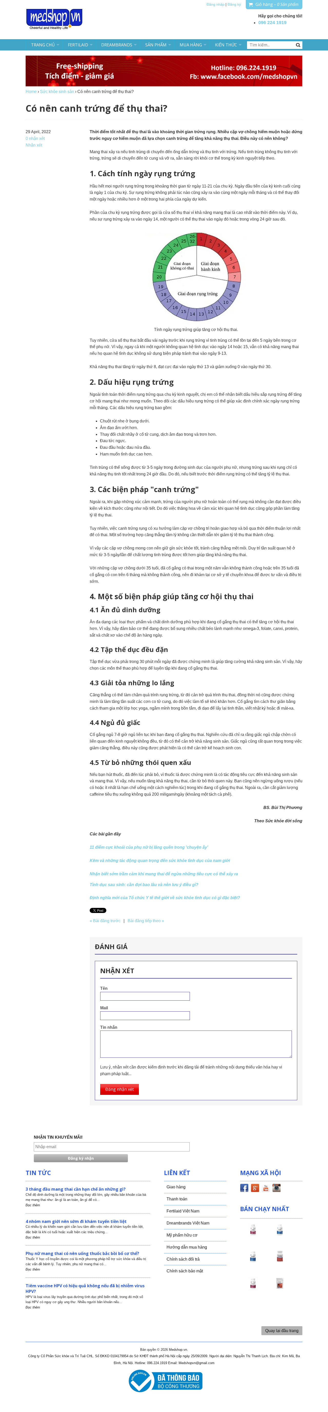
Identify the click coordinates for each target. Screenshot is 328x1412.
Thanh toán (177, 1199)
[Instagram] (276, 1189)
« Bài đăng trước (105, 921)
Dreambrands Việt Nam (188, 1223)
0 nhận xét (35, 138)
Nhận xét (34, 145)
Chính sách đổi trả (183, 1259)
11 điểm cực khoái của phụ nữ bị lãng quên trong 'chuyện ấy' (149, 847)
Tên (104, 988)
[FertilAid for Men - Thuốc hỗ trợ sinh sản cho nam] (253, 1261)
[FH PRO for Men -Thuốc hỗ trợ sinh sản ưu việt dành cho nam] (280, 1234)
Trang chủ (43, 45)
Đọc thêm (33, 1205)
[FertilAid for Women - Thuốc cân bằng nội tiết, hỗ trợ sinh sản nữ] (280, 1261)
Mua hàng (191, 45)
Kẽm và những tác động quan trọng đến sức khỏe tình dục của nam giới (160, 860)
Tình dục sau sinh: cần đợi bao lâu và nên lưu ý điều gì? (144, 885)
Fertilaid (78, 45)
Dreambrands (116, 45)
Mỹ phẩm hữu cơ (182, 1235)
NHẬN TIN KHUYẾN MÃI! (58, 1137)
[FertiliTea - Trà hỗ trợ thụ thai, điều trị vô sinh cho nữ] (280, 1288)
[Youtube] (266, 1189)
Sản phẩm (156, 45)
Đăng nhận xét (119, 1089)
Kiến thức (226, 45)
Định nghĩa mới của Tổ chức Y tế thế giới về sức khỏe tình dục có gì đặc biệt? (165, 898)
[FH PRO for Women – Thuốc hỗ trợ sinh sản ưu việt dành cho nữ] (253, 1234)
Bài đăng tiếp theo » (146, 921)
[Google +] (255, 1189)
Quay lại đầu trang (282, 1330)
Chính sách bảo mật (185, 1271)
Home (31, 91)
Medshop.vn (178, 1350)
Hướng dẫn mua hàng (187, 1247)
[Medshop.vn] (55, 20)
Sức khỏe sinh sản (57, 91)
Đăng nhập (215, 4)
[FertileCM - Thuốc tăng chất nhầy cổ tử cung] (253, 1288)
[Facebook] (244, 1189)
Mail (104, 1008)
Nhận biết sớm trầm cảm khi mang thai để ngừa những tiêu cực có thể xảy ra (164, 874)
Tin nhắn (108, 1027)
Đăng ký (234, 4)
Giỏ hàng (277, 4)
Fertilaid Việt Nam (183, 1211)
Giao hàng (176, 1187)
